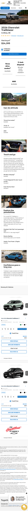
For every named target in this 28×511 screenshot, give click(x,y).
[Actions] (25, 318)
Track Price (15, 333)
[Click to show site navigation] (26, 8)
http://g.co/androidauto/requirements (8, 469)
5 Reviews (14, 35)
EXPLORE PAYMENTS (14, 344)
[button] (5, 8)
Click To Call (14, 348)
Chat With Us (14, 351)
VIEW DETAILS (14, 341)
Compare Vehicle (8, 358)
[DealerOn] (4, 503)
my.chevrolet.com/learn (18, 479)
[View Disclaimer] (14, 329)
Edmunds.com (20, 35)
